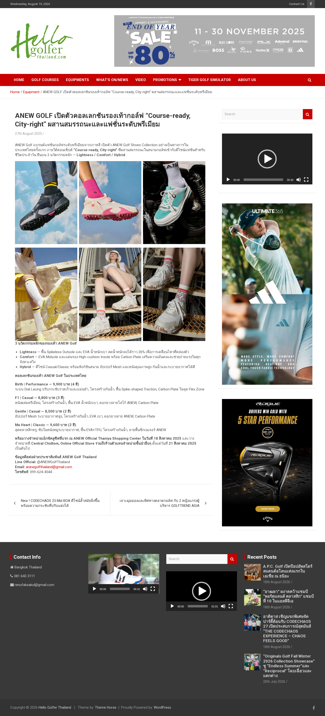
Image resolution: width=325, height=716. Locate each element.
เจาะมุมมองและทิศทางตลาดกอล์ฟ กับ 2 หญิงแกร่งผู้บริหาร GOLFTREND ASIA (159, 503)
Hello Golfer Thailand (55, 707)
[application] (267, 159)
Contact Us (296, 4)
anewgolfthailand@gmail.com (49, 467)
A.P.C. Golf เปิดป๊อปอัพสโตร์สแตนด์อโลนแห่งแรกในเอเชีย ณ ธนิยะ (287, 571)
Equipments (77, 80)
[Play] (228, 179)
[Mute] (298, 179)
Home (19, 80)
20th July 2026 (274, 681)
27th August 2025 (28, 133)
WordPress (162, 707)
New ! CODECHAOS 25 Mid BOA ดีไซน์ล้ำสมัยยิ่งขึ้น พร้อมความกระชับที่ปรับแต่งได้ (60, 503)
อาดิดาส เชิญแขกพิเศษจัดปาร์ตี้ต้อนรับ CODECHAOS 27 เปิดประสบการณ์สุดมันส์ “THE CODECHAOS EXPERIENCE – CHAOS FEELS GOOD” (287, 628)
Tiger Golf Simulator (209, 80)
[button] (267, 158)
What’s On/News (112, 80)
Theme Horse (105, 707)
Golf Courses (45, 80)
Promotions (165, 80)
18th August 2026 (276, 582)
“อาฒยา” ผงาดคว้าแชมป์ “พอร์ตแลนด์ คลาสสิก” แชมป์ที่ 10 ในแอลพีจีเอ (288, 596)
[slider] (263, 179)
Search (307, 114)
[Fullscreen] (306, 179)
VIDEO (140, 80)
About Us (247, 80)
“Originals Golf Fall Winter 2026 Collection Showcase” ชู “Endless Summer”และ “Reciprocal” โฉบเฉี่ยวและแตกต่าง (289, 666)
